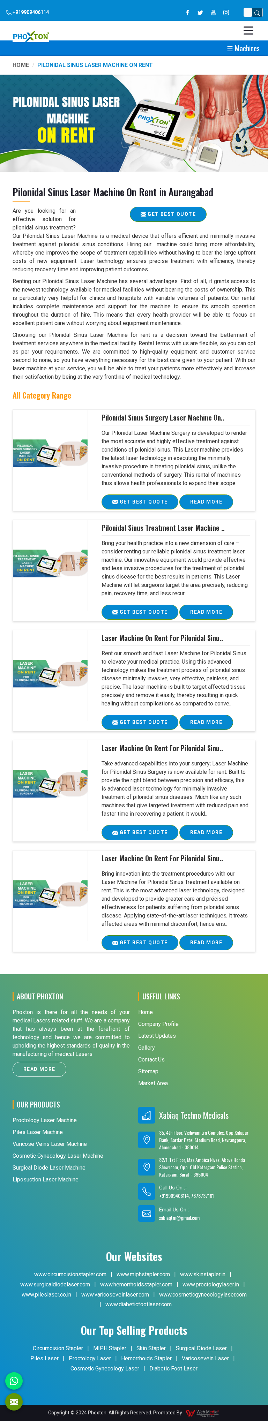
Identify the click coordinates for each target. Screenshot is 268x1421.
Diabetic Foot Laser (173, 1368)
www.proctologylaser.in (211, 1284)
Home (21, 65)
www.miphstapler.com (143, 1274)
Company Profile (158, 1024)
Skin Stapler (151, 1348)
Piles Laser (44, 1358)
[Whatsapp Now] (14, 1381)
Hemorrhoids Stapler (146, 1358)
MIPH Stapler (109, 1348)
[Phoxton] (31, 36)
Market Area (153, 1083)
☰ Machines (243, 48)
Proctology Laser (90, 1358)
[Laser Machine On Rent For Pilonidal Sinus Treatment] (50, 894)
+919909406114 (30, 12)
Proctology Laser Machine (45, 1120)
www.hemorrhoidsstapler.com (136, 1284)
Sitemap (148, 1071)
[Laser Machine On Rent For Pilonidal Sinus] (50, 673)
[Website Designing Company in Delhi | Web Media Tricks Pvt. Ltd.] (202, 1412)
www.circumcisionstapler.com (70, 1274)
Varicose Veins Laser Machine (50, 1144)
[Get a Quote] (14, 1402)
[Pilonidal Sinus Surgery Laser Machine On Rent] (50, 453)
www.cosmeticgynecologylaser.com (203, 1294)
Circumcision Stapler (58, 1348)
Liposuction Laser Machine (46, 1179)
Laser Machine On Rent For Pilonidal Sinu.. (162, 638)
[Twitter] (200, 12)
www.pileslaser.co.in (46, 1294)
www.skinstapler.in (202, 1274)
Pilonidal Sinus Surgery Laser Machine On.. (163, 417)
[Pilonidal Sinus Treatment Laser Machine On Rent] (50, 563)
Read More (206, 502)
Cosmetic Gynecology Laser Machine (58, 1155)
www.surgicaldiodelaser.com (55, 1284)
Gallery (146, 1047)
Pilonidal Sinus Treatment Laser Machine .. (163, 527)
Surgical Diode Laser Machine (49, 1167)
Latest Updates (157, 1036)
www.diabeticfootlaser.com (138, 1304)
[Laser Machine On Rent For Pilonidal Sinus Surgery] (50, 783)
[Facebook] (187, 12)
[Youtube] (213, 12)
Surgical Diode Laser (201, 1348)
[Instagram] (226, 12)
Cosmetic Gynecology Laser (104, 1368)
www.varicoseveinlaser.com (115, 1294)
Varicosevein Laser (205, 1358)
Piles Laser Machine (38, 1132)
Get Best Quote (143, 502)
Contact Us (151, 1059)
